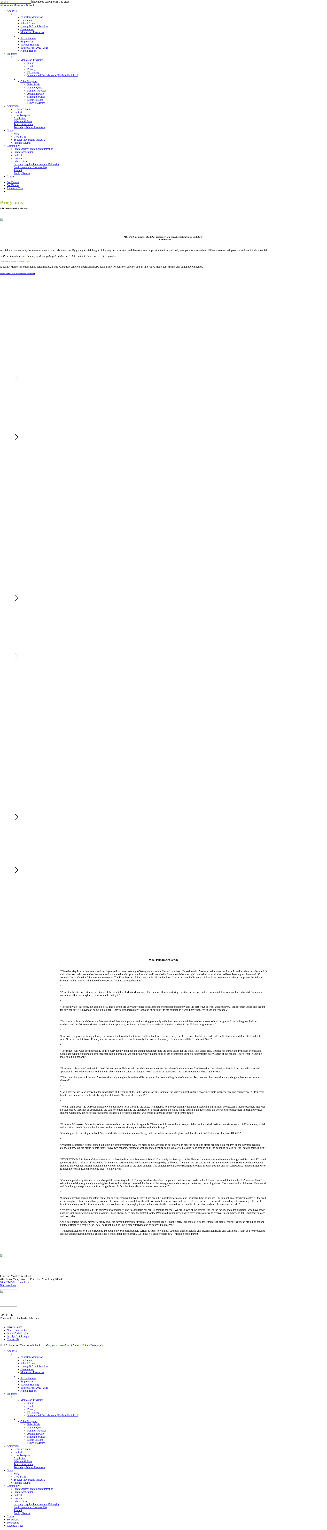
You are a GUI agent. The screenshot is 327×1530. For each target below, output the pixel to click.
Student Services (36, 1436)
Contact (18, 1452)
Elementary (33, 1412)
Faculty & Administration (34, 1366)
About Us (12, 1350)
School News (27, 1363)
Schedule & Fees (23, 1461)
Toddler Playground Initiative (29, 1479)
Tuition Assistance (23, 1464)
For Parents (13, 1519)
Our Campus (27, 1360)
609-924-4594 (7, 1282)
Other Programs (28, 1421)
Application (20, 1458)
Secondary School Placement (29, 1467)
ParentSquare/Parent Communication (33, 1488)
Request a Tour (22, 1449)
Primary (31, 1409)
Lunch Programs (36, 1442)
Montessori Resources (32, 1372)
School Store (20, 1501)
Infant (30, 1403)
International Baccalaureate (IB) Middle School (52, 1415)
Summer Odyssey (36, 1430)
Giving (10, 1470)
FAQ (16, 1473)
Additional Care (35, 1433)
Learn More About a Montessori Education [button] (17, 273)
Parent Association (24, 1491)
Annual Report (28, 1390)
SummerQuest (35, 1427)
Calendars (19, 1498)
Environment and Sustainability (30, 1507)
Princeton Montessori (31, 1356)
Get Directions (8, 1285)
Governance (27, 1369)
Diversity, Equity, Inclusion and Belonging (36, 1504)
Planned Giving (22, 1482)
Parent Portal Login (17, 1333)
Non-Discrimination (17, 1330)
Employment (27, 1381)
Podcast (18, 1495)
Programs (12, 1393)
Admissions (13, 1445)
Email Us (24, 1282)
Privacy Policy (14, 1327)
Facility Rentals (22, 1513)
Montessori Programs (31, 1399)
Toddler (31, 1406)
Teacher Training (29, 1384)
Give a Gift (20, 1476)
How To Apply (22, 1455)
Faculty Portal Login (18, 1336)
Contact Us (13, 1339)
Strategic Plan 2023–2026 (34, 1387)
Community (13, 1485)
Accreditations (28, 1378)
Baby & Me (33, 1424)
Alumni (18, 1510)
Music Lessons (35, 1439)
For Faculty (13, 1522)
